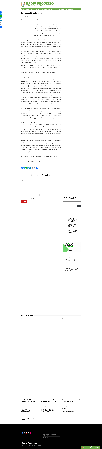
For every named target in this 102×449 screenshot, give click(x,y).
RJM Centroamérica (46, 437)
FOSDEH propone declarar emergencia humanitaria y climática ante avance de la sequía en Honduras (72, 269)
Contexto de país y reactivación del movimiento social (72, 213)
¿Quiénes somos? (71, 9)
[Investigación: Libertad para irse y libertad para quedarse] (30, 358)
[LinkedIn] (1, 20)
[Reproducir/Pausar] (91, 447)
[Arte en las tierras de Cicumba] (65, 237)
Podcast (32, 9)
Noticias (23, 9)
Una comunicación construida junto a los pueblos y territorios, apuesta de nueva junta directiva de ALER (72, 265)
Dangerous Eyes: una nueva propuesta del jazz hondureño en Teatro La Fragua (47, 410)
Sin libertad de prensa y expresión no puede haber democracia (49, 175)
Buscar (64, 204)
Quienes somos (45, 432)
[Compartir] (1, 27)
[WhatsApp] (1, 16)
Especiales (44, 9)
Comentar (24, 201)
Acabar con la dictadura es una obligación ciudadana (32, 175)
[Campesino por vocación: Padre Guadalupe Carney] (71, 358)
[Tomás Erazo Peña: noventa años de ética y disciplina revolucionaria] (65, 231)
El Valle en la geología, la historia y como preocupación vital (72, 225)
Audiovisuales (51, 9)
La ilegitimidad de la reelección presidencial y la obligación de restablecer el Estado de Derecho (72, 220)
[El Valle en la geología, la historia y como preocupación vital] (65, 226)
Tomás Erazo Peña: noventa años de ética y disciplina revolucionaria (72, 231)
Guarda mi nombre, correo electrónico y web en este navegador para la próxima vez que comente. (40, 198)
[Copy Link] (1, 22)
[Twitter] (1, 14)
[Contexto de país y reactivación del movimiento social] (65, 214)
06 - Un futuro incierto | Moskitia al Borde (72, 198)
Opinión (27, 9)
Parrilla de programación (61, 9)
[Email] (1, 25)
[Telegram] (1, 18)
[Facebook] (1, 12)
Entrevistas (38, 9)
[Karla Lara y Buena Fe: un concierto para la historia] (51, 358)
